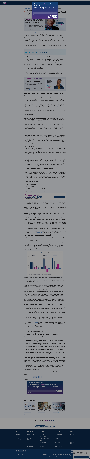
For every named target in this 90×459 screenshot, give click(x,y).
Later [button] (49, 16)
